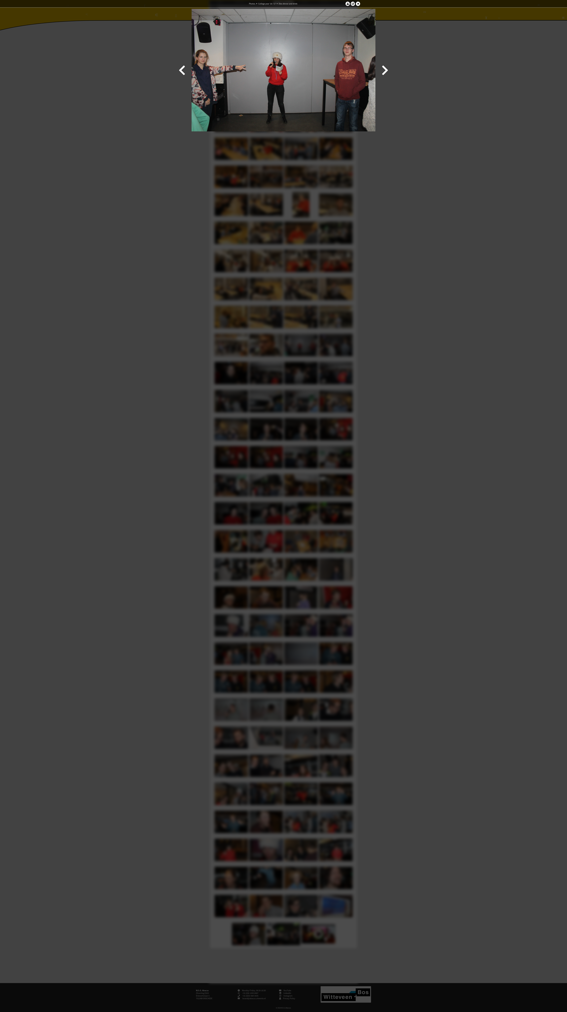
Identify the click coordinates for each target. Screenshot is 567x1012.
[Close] (358, 3)
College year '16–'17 (267, 3)
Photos (252, 3)
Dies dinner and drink (288, 3)
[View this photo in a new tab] (353, 3)
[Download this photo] (348, 3)
